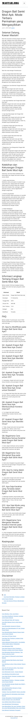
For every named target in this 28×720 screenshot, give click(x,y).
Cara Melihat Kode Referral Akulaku (11, 702)
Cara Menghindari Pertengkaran (10, 704)
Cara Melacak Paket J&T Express (10, 620)
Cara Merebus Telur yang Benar (10, 614)
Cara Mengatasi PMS (7, 646)
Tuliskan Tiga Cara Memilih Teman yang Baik (13, 692)
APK (5, 595)
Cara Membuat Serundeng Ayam (10, 674)
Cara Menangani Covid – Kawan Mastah (12, 671)
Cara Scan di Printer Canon (9, 636)
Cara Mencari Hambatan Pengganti (11, 710)
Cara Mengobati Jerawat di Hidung (11, 626)
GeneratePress (14, 717)
